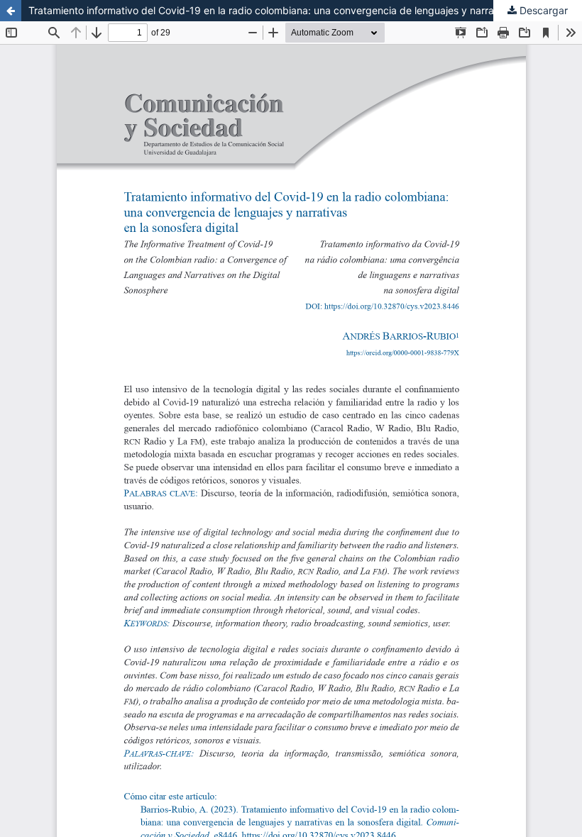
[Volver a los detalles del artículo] (10, 10)
